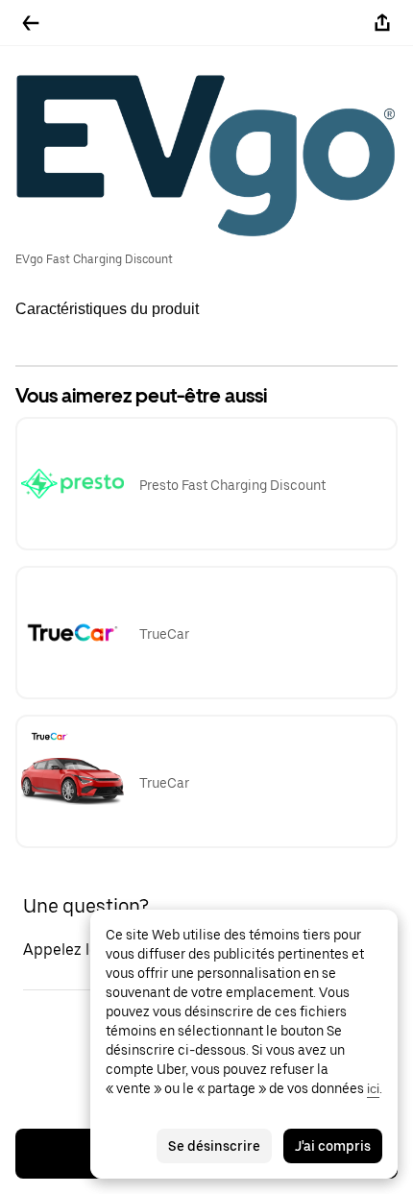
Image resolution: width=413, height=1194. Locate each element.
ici (373, 1088)
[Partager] (382, 23)
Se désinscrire (214, 1146)
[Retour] (31, 23)
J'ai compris (333, 1146)
